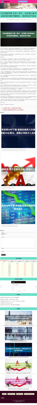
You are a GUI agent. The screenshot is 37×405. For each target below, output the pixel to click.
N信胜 (9, 264)
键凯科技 (9, 270)
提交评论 (3, 254)
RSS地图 (20, 400)
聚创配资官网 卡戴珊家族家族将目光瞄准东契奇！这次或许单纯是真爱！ (13, 109)
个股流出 (27, 261)
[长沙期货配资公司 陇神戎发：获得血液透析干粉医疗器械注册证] (18, 349)
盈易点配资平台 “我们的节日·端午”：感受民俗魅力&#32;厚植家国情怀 (10, 304)
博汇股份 (9, 265)
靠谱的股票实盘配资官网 (29, 394)
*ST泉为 (9, 275)
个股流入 (19, 261)
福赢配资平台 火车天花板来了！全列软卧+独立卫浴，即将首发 (9, 299)
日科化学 (9, 273)
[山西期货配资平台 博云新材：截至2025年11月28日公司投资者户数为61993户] (18, 365)
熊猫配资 (4, 394)
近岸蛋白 (9, 269)
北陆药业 (9, 272)
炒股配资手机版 (20, 394)
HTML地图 (23, 400)
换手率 (34, 261)
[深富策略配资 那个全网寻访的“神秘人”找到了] (18, 169)
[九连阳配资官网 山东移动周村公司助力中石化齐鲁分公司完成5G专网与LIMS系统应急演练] (18, 317)
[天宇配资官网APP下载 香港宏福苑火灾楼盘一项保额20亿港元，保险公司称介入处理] (18, 131)
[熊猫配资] (5, 1)
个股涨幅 (4, 261)
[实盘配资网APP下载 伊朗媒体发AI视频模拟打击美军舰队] (18, 207)
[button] (1, 287)
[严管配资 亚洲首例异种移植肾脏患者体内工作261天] (18, 333)
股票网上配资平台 (11, 394)
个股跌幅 (11, 261)
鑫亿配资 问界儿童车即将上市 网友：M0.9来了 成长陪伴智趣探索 (9, 297)
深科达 (9, 274)
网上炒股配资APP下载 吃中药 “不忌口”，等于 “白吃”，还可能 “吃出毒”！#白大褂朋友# (12, 301)
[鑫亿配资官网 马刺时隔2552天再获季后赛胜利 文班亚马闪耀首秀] (18, 381)
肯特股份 (9, 267)
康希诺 (9, 268)
